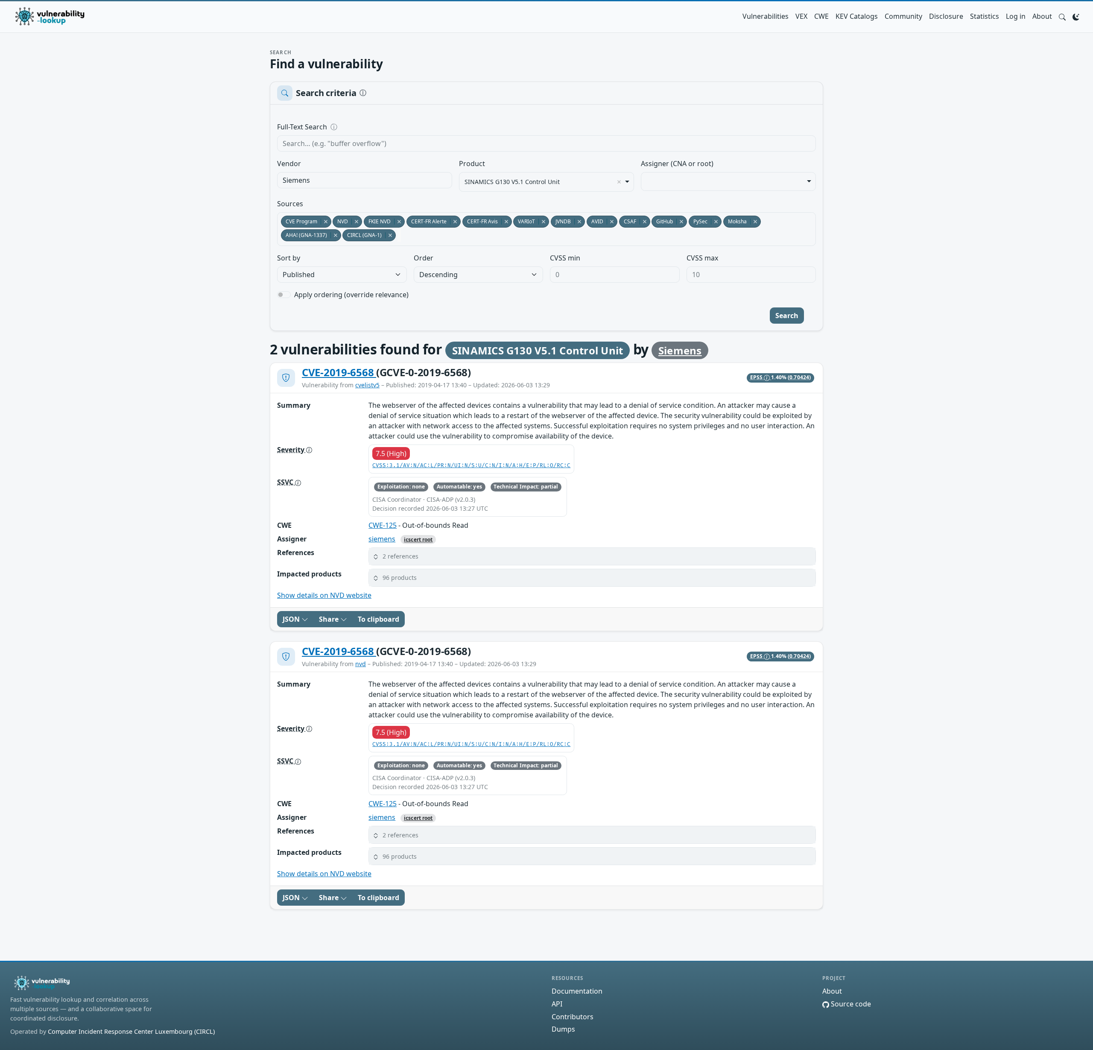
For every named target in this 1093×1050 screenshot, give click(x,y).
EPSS (757, 377)
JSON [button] (292, 619)
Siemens (680, 350)
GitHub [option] (662, 221)
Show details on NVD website (324, 595)
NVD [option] (340, 221)
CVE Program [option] (299, 221)
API (557, 1004)
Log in (1016, 16)
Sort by (288, 258)
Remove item (619, 182)
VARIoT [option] (524, 221)
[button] (1062, 16)
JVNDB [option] (561, 221)
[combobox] (364, 180)
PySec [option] (698, 221)
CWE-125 (382, 525)
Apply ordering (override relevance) (351, 294)
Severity (291, 449)
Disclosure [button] (946, 16)
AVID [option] (595, 221)
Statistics (984, 16)
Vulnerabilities (765, 16)
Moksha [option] (735, 221)
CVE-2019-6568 (339, 372)
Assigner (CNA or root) (677, 163)
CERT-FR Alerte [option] (426, 221)
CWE (821, 16)
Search (786, 315)
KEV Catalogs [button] (857, 16)
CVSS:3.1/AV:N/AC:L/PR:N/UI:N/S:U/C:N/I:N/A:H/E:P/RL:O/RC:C (471, 465)
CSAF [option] (627, 221)
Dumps (563, 1029)
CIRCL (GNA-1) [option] (362, 235)
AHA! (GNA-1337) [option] (304, 235)
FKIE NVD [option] (377, 221)
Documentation (577, 991)
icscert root (418, 539)
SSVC (286, 482)
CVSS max (702, 258)
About (1042, 16)
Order (423, 258)
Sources (290, 203)
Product (472, 163)
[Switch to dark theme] (1076, 16)
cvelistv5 (367, 385)
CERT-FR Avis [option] (480, 221)
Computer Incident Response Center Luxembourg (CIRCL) (131, 1031)
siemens (381, 539)
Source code (850, 1004)
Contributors (572, 1016)
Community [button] (903, 16)
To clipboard (378, 619)
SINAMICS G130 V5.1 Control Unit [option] (512, 182)
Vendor (289, 163)
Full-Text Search (360, 127)
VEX (801, 16)
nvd (360, 664)
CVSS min (565, 258)
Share (329, 619)
